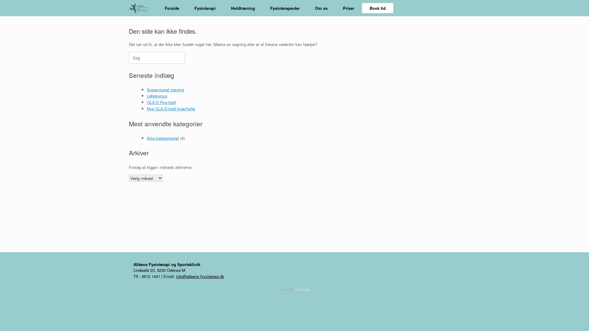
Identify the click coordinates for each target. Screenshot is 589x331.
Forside (172, 8)
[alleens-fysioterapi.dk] (140, 8)
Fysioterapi (205, 8)
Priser (348, 8)
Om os (321, 8)
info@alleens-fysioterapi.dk (200, 276)
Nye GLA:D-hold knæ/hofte (171, 109)
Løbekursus (157, 96)
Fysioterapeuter (285, 8)
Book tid (378, 8)
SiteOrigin (302, 289)
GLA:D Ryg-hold (161, 102)
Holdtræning (243, 8)
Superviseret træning (165, 90)
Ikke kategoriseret (163, 138)
